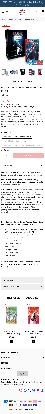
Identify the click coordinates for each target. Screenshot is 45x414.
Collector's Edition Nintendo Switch (17, 136)
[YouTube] (38, 390)
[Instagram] (20, 390)
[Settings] (36, 12)
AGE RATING (8, 280)
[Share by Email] (32, 81)
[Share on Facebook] (18, 81)
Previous (3, 45)
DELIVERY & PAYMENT (11, 287)
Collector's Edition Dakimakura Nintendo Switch (22, 145)
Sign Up (22, 374)
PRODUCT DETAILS (10, 166)
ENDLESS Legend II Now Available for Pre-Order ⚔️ (22, 4)
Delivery (7, 150)
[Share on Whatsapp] (29, 81)
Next (42, 45)
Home (3, 19)
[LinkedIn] (42, 390)
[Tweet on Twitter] (22, 81)
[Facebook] (25, 390)
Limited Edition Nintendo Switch (16, 141)
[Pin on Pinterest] (25, 81)
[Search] (7, 12)
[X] (29, 390)
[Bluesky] (33, 390)
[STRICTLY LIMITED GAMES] (22, 12)
